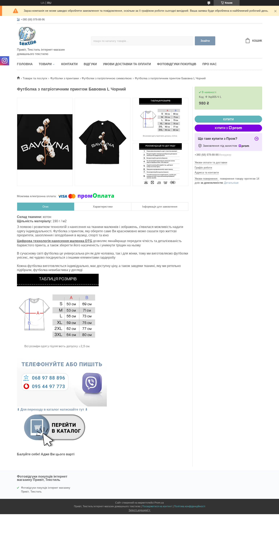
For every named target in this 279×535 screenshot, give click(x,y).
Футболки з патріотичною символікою (107, 78)
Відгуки (90, 64)
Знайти (205, 40)
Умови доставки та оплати (127, 64)
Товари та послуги (35, 78)
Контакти (69, 64)
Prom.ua (159, 502)
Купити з (221, 128)
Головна (25, 64)
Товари (45, 64)
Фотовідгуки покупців (176, 64)
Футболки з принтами (64, 78)
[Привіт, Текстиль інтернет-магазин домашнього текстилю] (52, 36)
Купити (228, 119)
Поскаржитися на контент (157, 506)
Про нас (209, 64)
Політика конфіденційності (189, 506)
